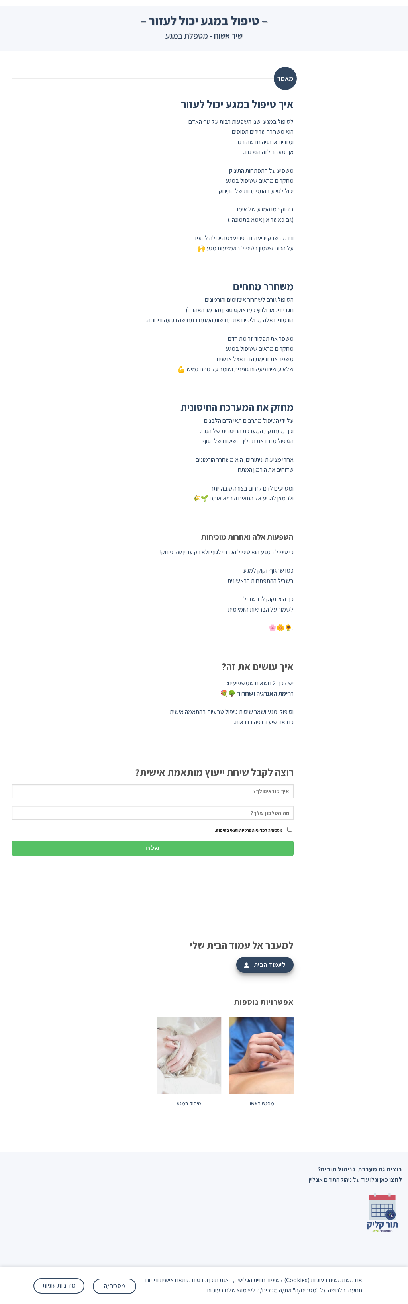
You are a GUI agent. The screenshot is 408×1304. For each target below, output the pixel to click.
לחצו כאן (390, 1179)
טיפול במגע (189, 1103)
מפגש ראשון (261, 1103)
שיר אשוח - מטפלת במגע (204, 35)
